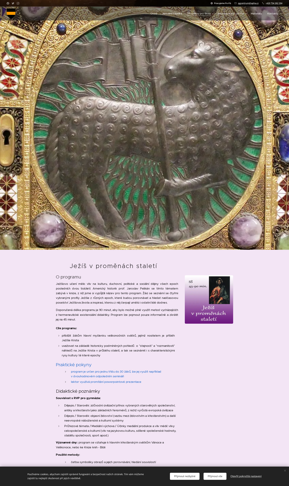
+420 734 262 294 (274, 3)
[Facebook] (8, 3)
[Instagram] (18, 3)
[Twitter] (13, 3)
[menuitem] (155, 13)
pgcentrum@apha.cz (248, 3)
